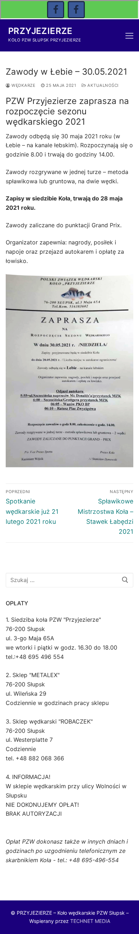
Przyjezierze (40, 31)
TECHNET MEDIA (90, 921)
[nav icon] (129, 35)
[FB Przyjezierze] (76, 9)
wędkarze (22, 85)
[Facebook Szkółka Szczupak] (55, 9)
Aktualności (102, 85)
